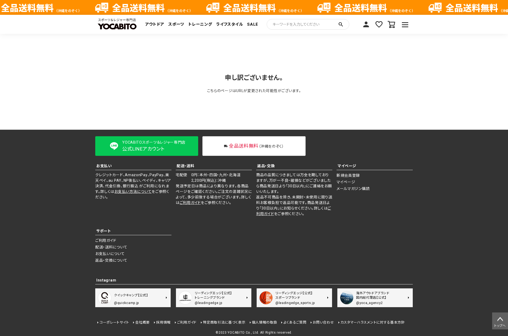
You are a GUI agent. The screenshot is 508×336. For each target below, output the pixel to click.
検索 (340, 24)
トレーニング (200, 24)
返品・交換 (266, 166)
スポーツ (176, 24)
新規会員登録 (348, 175)
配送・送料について (111, 247)
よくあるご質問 (294, 322)
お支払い (104, 166)
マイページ (366, 24)
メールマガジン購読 (353, 189)
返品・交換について (111, 260)
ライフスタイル (229, 24)
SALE (252, 24)
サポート (103, 231)
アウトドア (154, 24)
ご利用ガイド (190, 203)
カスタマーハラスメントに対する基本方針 (373, 322)
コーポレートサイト (114, 322)
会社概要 (142, 322)
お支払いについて (110, 254)
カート (391, 24)
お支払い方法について (133, 191)
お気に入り (379, 24)
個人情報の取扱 (264, 322)
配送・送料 (185, 166)
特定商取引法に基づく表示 (224, 322)
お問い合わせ (323, 322)
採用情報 (163, 322)
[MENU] (405, 24)
